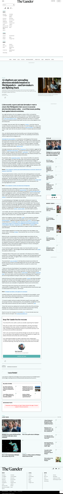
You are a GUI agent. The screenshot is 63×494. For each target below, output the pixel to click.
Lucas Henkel (4, 94)
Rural (10, 27)
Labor (4, 24)
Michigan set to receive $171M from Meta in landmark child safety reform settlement (53, 154)
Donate (58, 0)
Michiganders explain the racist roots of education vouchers (50, 249)
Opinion (10, 44)
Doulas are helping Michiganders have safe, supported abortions (26, 395)
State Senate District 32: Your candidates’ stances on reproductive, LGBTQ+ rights (49, 444)
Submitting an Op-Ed (57, 479)
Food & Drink (11, 35)
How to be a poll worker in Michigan (50, 161)
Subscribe (53, 0)
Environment (13, 479)
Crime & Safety (13, 476)
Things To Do (11, 38)
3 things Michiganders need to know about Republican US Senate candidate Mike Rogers (50, 186)
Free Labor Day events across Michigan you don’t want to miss (49, 437)
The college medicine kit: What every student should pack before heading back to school (8, 388)
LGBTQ (10, 24)
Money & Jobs (4, 485)
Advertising (5, 52)
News (10, 37)
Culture (4, 35)
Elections (48, 159)
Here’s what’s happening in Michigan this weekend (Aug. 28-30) (49, 169)
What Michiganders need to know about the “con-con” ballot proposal (50, 229)
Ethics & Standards (5, 491)
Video (4, 44)
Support (11, 491)
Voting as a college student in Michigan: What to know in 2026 (50, 177)
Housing (10, 21)
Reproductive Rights (12, 366)
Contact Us (46, 479)
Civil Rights (5, 15)
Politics (22, 59)
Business (4, 14)
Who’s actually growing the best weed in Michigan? (48, 459)
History (4, 37)
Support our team (21, 356)
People (4, 38)
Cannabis (11, 14)
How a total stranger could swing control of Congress (50, 239)
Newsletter (47, 59)
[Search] (14, 5)
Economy (4, 18)
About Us (46, 476)
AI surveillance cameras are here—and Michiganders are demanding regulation (8, 395)
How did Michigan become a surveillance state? (50, 219)
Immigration (4, 482)
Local (18, 59)
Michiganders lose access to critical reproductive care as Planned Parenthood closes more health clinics (27, 388)
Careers (15, 491)
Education (11, 18)
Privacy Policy (20, 491)
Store (4, 47)
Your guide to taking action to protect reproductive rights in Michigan (48, 452)
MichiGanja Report (29, 59)
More (45, 473)
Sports (4, 30)
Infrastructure (13, 482)
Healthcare (5, 21)
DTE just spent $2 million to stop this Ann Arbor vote (50, 209)
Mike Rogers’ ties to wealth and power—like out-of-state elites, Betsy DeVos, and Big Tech (48, 429)
